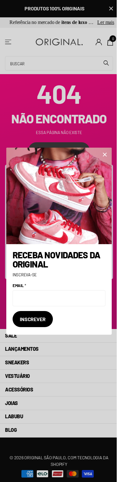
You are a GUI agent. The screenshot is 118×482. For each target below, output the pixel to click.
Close (105, 155)
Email (19, 285)
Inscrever (33, 319)
